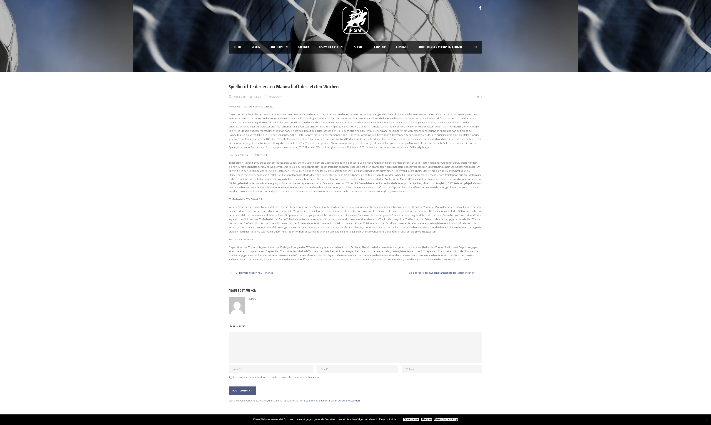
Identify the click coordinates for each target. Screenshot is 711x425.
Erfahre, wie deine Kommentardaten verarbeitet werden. (328, 400)
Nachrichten (276, 97)
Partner (303, 47)
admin (257, 97)
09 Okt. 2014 (239, 97)
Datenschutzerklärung (446, 419)
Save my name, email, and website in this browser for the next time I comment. (276, 377)
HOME (237, 47)
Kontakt (402, 47)
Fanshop (380, 47)
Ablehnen (427, 419)
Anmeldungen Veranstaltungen (440, 47)
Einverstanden (411, 419)
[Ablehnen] (706, 420)
